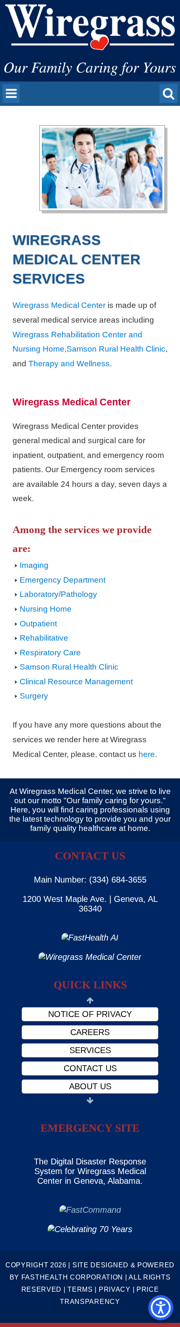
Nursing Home (46, 608)
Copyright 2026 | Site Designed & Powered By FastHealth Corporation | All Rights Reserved (90, 1277)
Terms (80, 1289)
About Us (90, 1086)
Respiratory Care (50, 652)
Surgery (34, 695)
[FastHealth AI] (90, 937)
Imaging (34, 565)
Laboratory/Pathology (58, 594)
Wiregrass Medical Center (59, 305)
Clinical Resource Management (76, 681)
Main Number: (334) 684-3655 (90, 879)
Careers (90, 1032)
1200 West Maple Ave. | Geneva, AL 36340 (90, 903)
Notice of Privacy (90, 1014)
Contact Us (90, 1068)
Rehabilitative (44, 637)
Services (90, 1050)
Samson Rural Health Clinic (116, 348)
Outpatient (38, 623)
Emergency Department (62, 579)
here (147, 754)
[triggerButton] (160, 1307)
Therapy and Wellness (69, 363)
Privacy (115, 1289)
